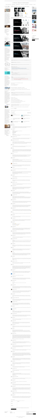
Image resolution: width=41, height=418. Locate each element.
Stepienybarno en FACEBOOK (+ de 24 (15, 99)
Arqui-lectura (22, 4)
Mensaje (18, 401)
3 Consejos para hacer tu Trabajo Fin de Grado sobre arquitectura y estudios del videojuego (16, 119)
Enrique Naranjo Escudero (14, 178)
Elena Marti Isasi (13, 235)
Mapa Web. (19, 417)
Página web (12, 405)
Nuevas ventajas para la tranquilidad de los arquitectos (7, 91)
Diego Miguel (13, 356)
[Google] (16, 108)
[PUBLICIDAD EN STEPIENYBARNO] (34, 7)
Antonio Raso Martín (14, 185)
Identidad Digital (18, 4)
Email (12, 403)
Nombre (12, 401)
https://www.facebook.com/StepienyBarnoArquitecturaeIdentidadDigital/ (16, 100)
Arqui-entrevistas (26, 4)
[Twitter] (15, 108)
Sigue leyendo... (6, 70)
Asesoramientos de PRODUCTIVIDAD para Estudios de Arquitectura (7, 76)
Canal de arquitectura (8, 4)
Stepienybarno (15, 87)
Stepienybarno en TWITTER (13, 97)
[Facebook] (14, 108)
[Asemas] (20, 1)
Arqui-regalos (31, 4)
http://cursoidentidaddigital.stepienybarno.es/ (14, 84)
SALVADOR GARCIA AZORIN (15, 376)
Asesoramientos (13, 4)
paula (12, 247)
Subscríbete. (22, 417)
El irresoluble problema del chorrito (26, 121)
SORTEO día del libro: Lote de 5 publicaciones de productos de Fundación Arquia (27, 115)
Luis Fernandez (13, 273)
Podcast (34, 4)
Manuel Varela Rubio (14, 280)
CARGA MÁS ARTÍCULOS (7, 135)
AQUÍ (18, 26)
